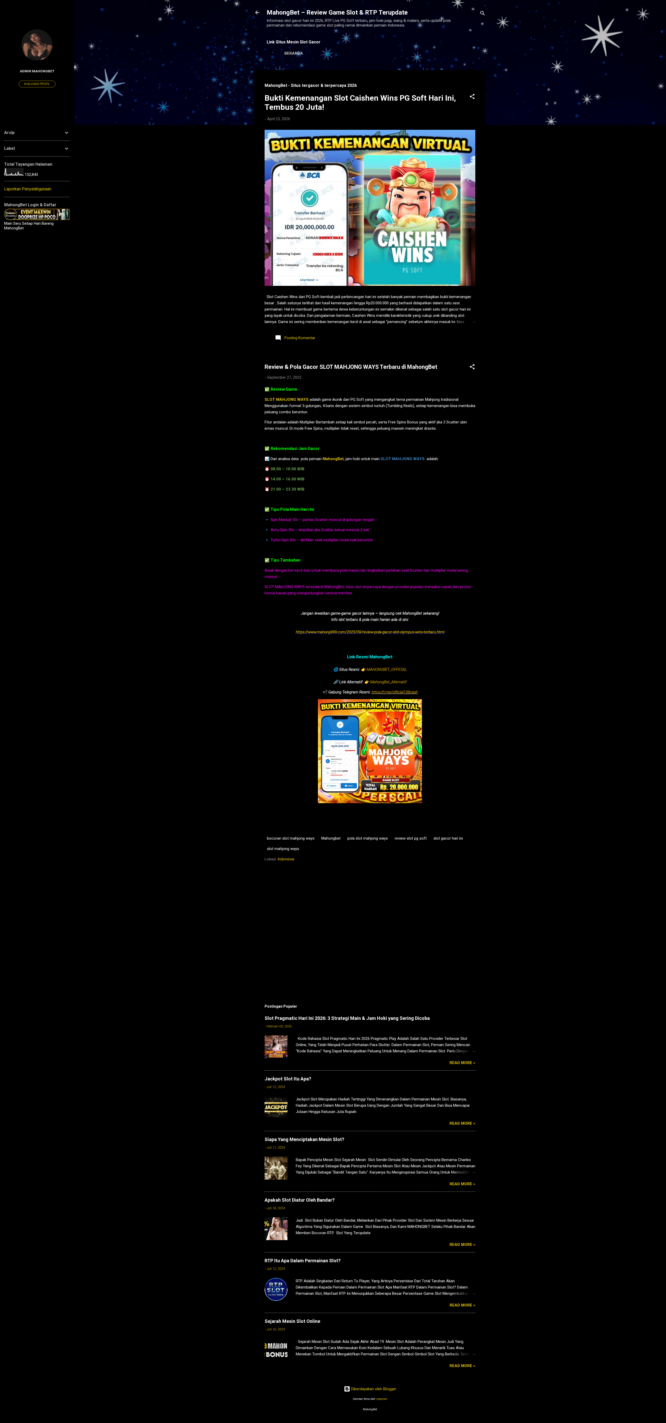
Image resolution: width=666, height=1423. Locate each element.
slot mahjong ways (283, 848)
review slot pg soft (411, 838)
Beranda (293, 53)
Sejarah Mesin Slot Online (292, 1321)
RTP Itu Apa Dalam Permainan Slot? (303, 1260)
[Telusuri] (482, 14)
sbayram (381, 1399)
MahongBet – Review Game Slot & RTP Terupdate (337, 12)
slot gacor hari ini (448, 838)
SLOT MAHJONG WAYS (287, 399)
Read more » (462, 1062)
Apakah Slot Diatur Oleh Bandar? (300, 1200)
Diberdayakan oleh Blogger (373, 1389)
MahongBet (333, 458)
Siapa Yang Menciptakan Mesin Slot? (304, 1139)
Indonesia (286, 859)
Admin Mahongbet (37, 71)
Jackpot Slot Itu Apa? (288, 1078)
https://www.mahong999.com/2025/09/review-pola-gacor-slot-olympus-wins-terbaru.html (370, 632)
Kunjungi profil (37, 84)
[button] (472, 97)
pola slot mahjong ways (367, 838)
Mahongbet (331, 838)
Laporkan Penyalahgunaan (27, 188)
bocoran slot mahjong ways (291, 838)
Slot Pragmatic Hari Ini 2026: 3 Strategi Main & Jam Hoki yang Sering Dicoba (347, 1018)
